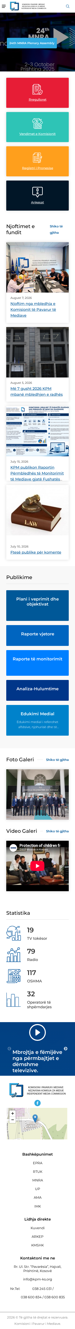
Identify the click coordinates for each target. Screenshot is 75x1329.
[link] (37, 267)
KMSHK (37, 1245)
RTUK (37, 1172)
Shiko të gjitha (56, 229)
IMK (37, 1206)
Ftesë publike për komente (35, 552)
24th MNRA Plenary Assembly (31, 43)
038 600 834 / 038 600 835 (43, 1297)
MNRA (37, 1180)
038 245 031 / (43, 1289)
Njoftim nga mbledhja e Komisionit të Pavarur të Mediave (33, 309)
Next (66, 1049)
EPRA (37, 1163)
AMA (37, 1198)
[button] (35, 1118)
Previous (9, 1049)
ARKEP (37, 1237)
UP (37, 1189)
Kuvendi (38, 1228)
